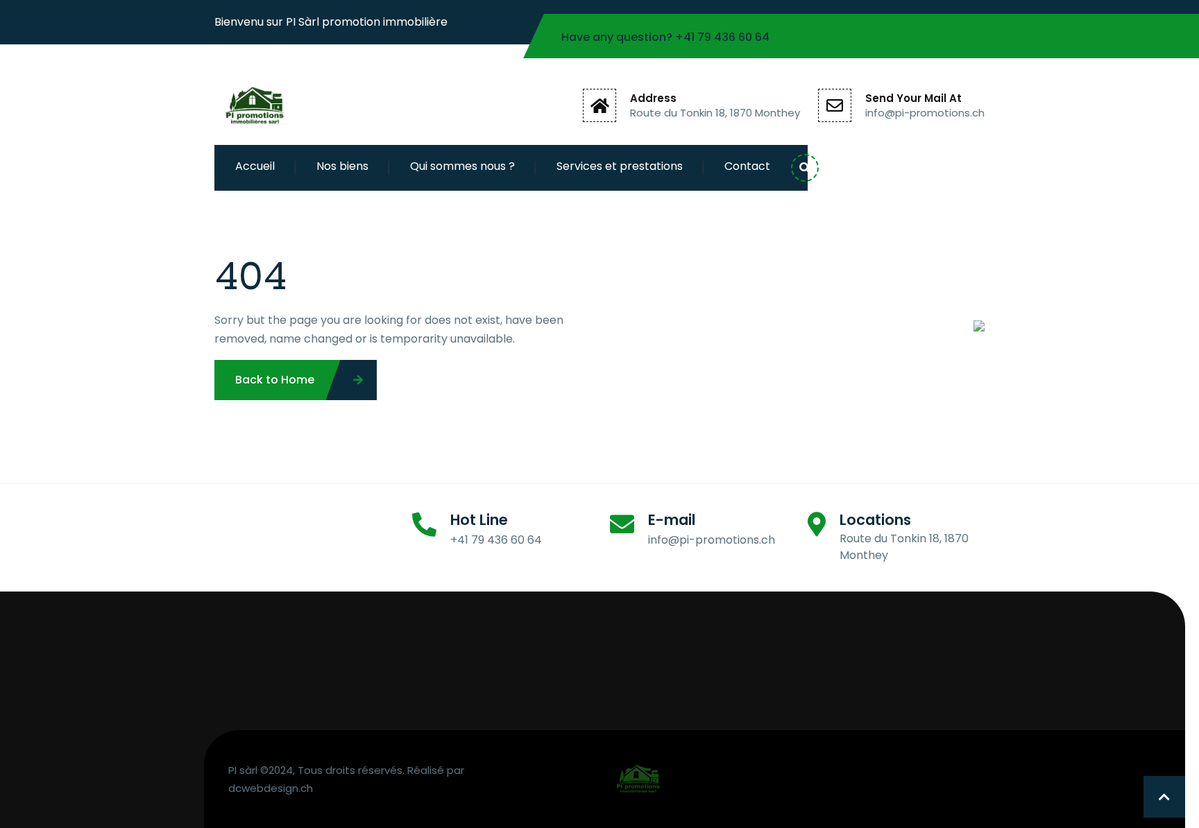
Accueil (255, 166)
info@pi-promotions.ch (925, 112)
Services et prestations (619, 166)
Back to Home (274, 380)
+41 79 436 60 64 (722, 37)
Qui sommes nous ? (462, 166)
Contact (747, 166)
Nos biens (342, 166)
